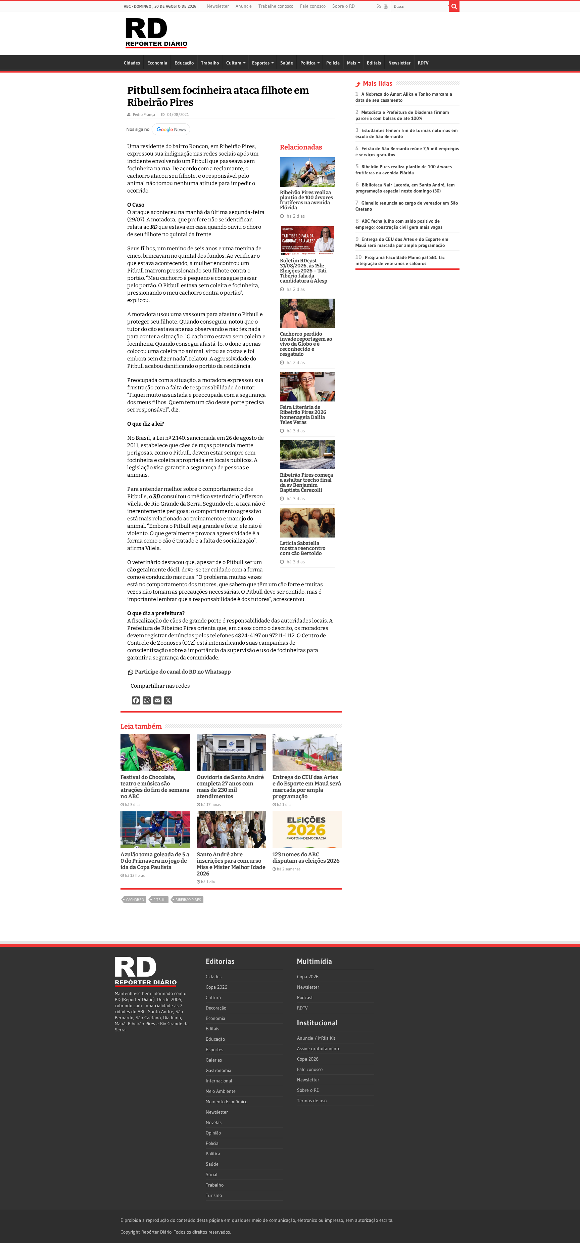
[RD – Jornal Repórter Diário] (156, 32)
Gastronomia (218, 1070)
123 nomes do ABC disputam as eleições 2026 (306, 857)
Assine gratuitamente (318, 1048)
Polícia (333, 63)
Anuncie (244, 6)
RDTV (423, 63)
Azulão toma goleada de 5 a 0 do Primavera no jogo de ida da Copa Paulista (154, 860)
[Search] (454, 6)
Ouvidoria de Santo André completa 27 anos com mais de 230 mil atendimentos (230, 787)
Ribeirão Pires (188, 899)
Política (308, 63)
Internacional (219, 1081)
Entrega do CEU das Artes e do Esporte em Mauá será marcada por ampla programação (307, 787)
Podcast (305, 997)
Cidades (132, 63)
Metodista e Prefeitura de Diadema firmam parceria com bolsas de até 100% (402, 115)
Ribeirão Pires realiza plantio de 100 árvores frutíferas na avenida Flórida (306, 200)
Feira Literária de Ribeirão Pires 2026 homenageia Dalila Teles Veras (303, 414)
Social (212, 1174)
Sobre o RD (343, 6)
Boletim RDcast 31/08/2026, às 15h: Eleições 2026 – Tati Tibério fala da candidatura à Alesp (303, 271)
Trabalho (210, 63)
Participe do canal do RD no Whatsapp (183, 672)
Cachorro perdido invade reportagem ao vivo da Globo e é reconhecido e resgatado (306, 344)
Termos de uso (312, 1101)
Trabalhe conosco (275, 6)
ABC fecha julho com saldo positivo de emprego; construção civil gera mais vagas (398, 224)
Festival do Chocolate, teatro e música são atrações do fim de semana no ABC (154, 787)
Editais (374, 63)
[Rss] (379, 6)
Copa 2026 (216, 987)
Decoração (216, 1008)
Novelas (214, 1122)
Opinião (213, 1133)
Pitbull (159, 899)
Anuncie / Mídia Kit (316, 1038)
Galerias (214, 1060)
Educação (184, 63)
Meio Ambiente (221, 1091)
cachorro (135, 899)
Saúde (286, 63)
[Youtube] (385, 6)
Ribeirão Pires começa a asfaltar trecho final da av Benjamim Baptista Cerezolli (306, 482)
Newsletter (218, 6)
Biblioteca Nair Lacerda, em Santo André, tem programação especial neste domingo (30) (405, 188)
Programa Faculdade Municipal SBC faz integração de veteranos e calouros (400, 260)
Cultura (233, 63)
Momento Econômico (226, 1102)
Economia (157, 63)
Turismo (214, 1195)
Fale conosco (313, 6)
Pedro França (144, 114)
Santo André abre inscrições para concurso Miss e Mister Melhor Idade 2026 (231, 864)
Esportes (261, 63)
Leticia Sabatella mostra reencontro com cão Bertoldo (303, 548)
